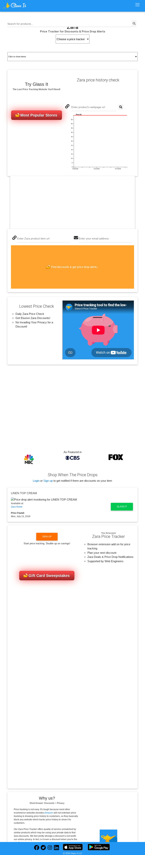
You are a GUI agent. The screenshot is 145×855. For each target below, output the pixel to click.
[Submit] (120, 107)
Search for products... (20, 23)
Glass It (122, 506)
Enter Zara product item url (33, 238)
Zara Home (16, 506)
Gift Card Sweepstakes (49, 576)
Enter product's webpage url (88, 107)
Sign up (48, 480)
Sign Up (47, 536)
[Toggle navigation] (137, 5)
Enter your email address (94, 238)
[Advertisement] (72, 202)
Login (36, 480)
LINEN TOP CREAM (24, 493)
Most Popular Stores (38, 115)
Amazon (49, 812)
